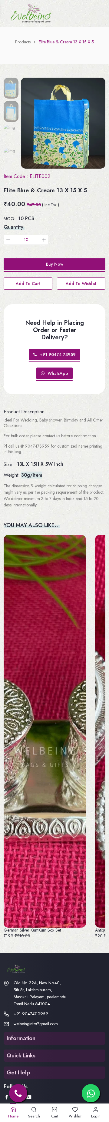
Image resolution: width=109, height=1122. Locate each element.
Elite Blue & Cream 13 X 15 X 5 (66, 42)
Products (23, 42)
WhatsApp (58, 373)
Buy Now (54, 264)
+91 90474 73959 (58, 354)
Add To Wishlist (81, 283)
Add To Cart (28, 283)
